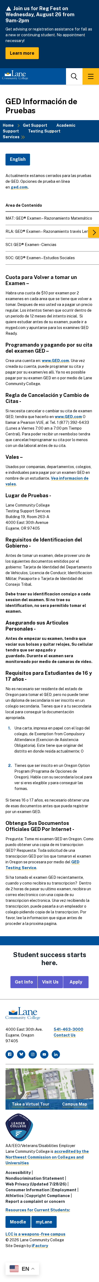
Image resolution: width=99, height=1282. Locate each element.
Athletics (15, 1195)
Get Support (35, 125)
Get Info (24, 982)
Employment (64, 1190)
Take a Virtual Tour (30, 1104)
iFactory (40, 1246)
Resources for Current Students (37, 1210)
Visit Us (50, 982)
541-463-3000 (68, 1029)
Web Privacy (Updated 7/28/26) (36, 1184)
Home (8, 125)
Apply (76, 982)
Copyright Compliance (48, 1195)
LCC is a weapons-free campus (35, 1234)
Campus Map (74, 1104)
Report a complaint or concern (35, 1201)
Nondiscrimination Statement (35, 1178)
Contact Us (65, 1035)
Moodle (18, 1222)
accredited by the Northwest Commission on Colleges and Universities (47, 1157)
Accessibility (18, 1172)
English (18, 159)
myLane (44, 1222)
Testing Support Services (32, 134)
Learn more (22, 53)
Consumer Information (28, 1190)
